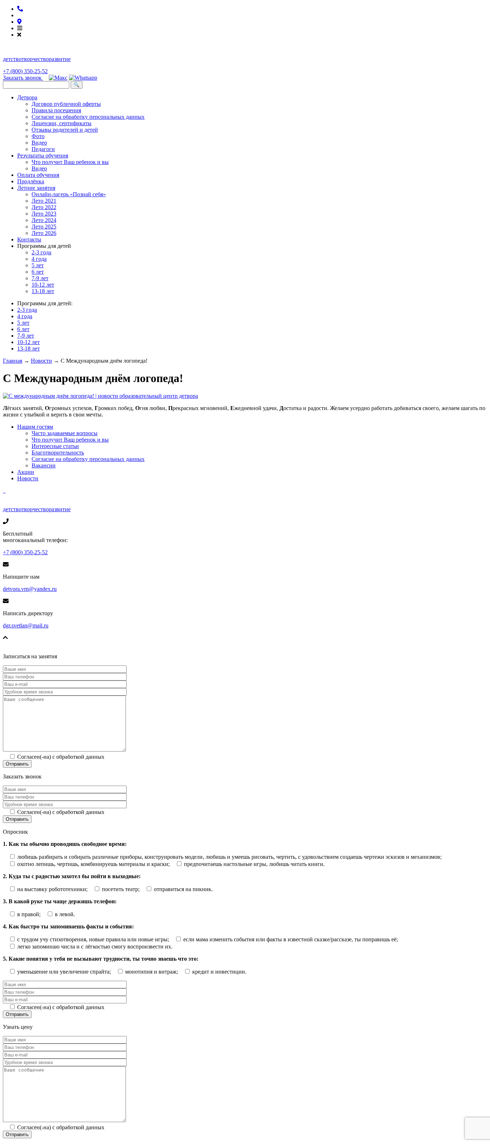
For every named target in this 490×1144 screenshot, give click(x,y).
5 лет (38, 265)
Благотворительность (58, 452)
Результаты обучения (42, 155)
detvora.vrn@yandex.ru (30, 589)
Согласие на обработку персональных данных (88, 117)
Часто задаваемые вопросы (65, 433)
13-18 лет (43, 291)
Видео (39, 143)
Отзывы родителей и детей (65, 130)
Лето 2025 (44, 226)
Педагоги (43, 149)
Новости (27, 478)
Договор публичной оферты (66, 104)
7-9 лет (40, 278)
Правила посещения (56, 110)
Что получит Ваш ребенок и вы (70, 162)
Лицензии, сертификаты (61, 123)
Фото (38, 136)
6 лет (38, 272)
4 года (39, 259)
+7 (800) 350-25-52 (25, 71)
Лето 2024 (44, 220)
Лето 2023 (44, 214)
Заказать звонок (23, 78)
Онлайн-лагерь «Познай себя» (69, 194)
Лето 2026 (44, 233)
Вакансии (44, 465)
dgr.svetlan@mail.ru (25, 625)
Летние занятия (36, 188)
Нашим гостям (35, 427)
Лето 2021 (44, 201)
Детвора (27, 97)
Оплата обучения (38, 175)
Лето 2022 (44, 207)
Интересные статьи (55, 446)
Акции (25, 472)
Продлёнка (30, 181)
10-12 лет (43, 285)
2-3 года (41, 252)
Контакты (29, 239)
